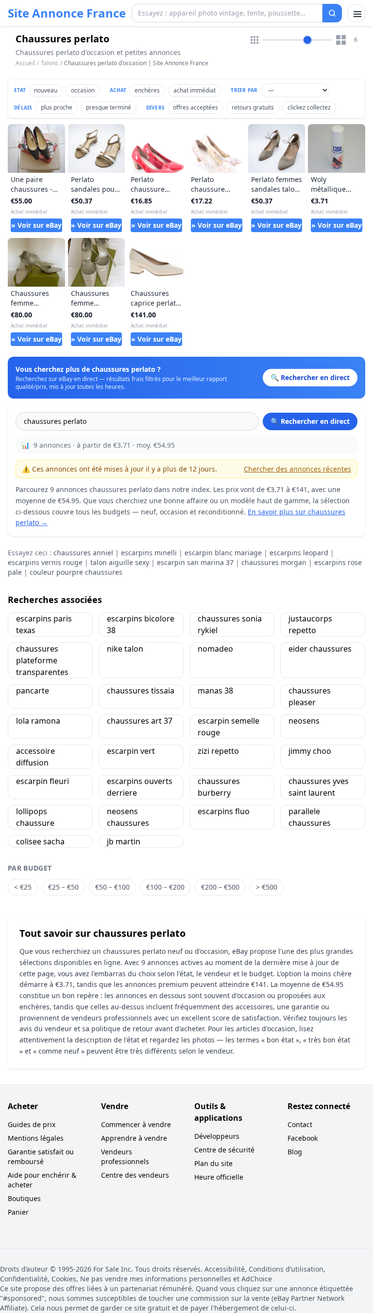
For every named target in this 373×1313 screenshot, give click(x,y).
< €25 (23, 887)
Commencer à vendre (136, 1124)
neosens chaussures (128, 817)
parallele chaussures (309, 817)
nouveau (45, 90)
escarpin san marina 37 (195, 562)
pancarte (32, 690)
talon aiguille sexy (119, 562)
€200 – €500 (220, 887)
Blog (295, 1151)
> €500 (266, 887)
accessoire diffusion (35, 757)
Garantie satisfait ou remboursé (41, 1156)
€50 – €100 (112, 887)
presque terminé (108, 107)
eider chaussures (320, 648)
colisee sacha (40, 841)
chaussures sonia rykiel (230, 624)
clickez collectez (309, 107)
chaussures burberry (219, 787)
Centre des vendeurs (135, 1175)
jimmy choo (309, 751)
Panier (18, 1212)
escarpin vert (131, 751)
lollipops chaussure (35, 817)
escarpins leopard (299, 552)
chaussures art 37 (139, 720)
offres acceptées (195, 107)
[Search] (332, 13)
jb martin (123, 841)
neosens (304, 720)
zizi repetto (218, 751)
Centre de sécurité (224, 1149)
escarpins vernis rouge (45, 562)
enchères (147, 90)
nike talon (125, 648)
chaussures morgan (273, 562)
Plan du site (213, 1163)
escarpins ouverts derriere (139, 787)
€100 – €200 (165, 887)
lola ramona (38, 720)
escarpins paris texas (44, 624)
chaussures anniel (83, 552)
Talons (49, 63)
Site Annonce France (67, 13)
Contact (300, 1124)
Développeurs (216, 1136)
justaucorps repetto (310, 624)
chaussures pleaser (309, 696)
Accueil (25, 63)
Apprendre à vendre (134, 1138)
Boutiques (24, 1198)
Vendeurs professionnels (125, 1156)
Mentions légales (36, 1138)
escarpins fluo (224, 811)
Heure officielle (218, 1177)
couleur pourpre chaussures (76, 572)
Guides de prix (31, 1124)
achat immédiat (194, 90)
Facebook (303, 1138)
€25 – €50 (63, 887)
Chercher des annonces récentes (297, 469)
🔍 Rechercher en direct (310, 421)
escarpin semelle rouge (228, 726)
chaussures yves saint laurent (318, 787)
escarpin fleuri (42, 781)
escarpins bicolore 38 (140, 624)
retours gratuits (253, 107)
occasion (83, 90)
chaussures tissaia (140, 690)
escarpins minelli (149, 552)
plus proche (56, 107)
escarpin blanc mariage (223, 552)
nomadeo (215, 648)
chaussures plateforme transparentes (42, 660)
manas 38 (215, 690)
